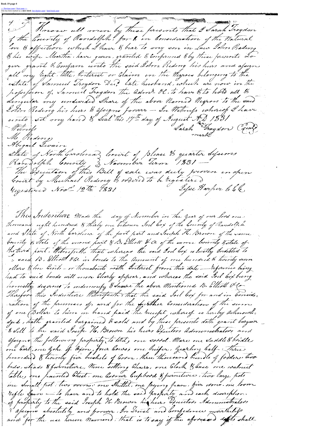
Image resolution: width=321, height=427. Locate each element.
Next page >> (21, 8)
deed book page (53, 11)
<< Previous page (8, 8)
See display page (38, 11)
